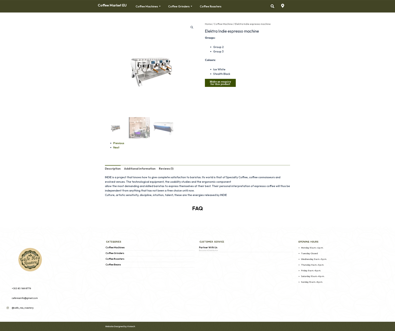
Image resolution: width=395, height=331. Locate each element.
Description (113, 168)
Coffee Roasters (115, 259)
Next (116, 147)
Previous (118, 143)
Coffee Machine (223, 23)
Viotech (131, 326)
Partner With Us (208, 247)
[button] (272, 6)
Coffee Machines (115, 247)
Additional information (140, 168)
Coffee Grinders (115, 253)
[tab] (113, 168)
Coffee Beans (113, 265)
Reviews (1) (166, 168)
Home (208, 23)
